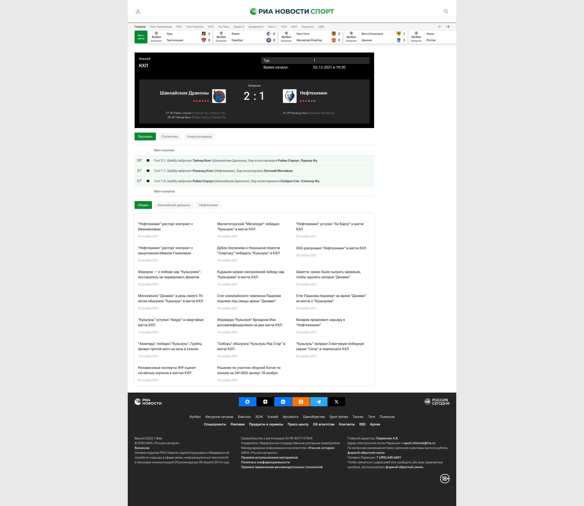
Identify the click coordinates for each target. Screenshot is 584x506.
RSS (362, 424)
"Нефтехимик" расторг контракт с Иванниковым (165, 226)
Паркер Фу (218, 117)
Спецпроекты (215, 424)
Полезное (387, 417)
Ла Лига (223, 26)
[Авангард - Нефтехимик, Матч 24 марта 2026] (312, 101)
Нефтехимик (313, 93)
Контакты (347, 424)
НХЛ (294, 26)
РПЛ (179, 26)
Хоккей (144, 58)
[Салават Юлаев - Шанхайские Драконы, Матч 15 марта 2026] (202, 101)
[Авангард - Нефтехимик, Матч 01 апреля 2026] (301, 101)
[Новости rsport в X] (336, 401)
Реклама (238, 424)
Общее (143, 205)
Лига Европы (194, 26)
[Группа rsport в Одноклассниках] (301, 401)
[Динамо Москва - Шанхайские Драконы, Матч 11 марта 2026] (197, 101)
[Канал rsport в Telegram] (318, 401)
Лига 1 (272, 26)
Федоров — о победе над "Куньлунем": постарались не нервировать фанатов (169, 274)
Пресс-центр (298, 424)
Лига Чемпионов (161, 26)
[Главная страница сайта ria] (276, 11)
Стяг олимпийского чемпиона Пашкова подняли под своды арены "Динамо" (249, 298)
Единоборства (314, 417)
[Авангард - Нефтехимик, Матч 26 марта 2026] (309, 101)
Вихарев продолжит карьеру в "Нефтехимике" (320, 322)
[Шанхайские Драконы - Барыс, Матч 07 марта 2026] (194, 101)
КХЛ (284, 26)
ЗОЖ (259, 417)
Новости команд (199, 136)
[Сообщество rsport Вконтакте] (283, 401)
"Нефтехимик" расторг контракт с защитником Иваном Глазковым (165, 250)
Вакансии (142, 448)
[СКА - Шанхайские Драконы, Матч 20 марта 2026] (208, 101)
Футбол (195, 417)
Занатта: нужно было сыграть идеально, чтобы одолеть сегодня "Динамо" (328, 274)
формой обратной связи (366, 452)
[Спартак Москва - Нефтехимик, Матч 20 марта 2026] (314, 101)
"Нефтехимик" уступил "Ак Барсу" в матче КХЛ (330, 226)
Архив (375, 424)
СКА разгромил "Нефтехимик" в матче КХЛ (331, 248)
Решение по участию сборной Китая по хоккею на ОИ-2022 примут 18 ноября (249, 370)
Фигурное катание (219, 417)
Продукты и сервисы (266, 424)
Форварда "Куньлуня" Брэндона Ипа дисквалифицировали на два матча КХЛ (249, 322)
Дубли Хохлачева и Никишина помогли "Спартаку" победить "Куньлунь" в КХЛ (248, 250)
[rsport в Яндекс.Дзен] (265, 401)
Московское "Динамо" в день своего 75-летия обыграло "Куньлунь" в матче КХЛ (170, 298)
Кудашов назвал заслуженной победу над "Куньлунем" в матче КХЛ (250, 274)
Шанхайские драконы (174, 205)
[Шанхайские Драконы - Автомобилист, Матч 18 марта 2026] (205, 101)
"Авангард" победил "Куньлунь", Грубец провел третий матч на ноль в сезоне (170, 346)
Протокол (145, 136)
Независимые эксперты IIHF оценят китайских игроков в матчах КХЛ (167, 370)
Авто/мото (291, 417)
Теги (371, 417)
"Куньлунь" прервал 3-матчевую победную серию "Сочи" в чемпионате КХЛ (330, 346)
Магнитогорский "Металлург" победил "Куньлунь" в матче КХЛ (248, 226)
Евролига (308, 26)
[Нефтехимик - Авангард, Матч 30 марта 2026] (303, 101)
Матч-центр (141, 37)
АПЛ (211, 26)
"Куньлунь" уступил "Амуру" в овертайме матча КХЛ (170, 322)
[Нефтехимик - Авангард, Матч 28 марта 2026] (306, 101)
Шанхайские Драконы (184, 93)
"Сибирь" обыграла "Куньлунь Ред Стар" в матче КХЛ (251, 346)
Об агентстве (323, 424)
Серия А (239, 26)
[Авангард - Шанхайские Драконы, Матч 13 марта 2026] (200, 101)
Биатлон (244, 417)
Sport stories (338, 417)
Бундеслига (256, 26)
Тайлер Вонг (183, 117)
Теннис (358, 417)
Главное (140, 26)
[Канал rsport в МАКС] (247, 401)
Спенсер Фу (200, 113)
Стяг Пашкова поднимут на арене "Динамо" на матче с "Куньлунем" (331, 298)
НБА (321, 26)
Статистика (170, 136)
